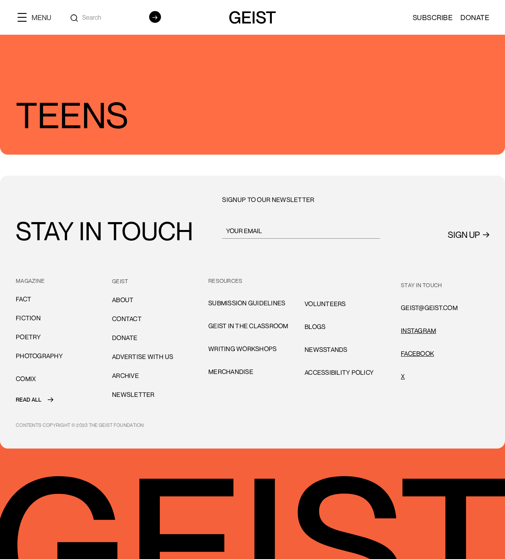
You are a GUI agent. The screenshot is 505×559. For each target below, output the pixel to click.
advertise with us (142, 357)
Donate (474, 17)
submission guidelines (246, 303)
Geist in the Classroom (248, 326)
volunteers (325, 281)
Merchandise (230, 372)
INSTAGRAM (418, 331)
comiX (26, 379)
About (122, 300)
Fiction (28, 318)
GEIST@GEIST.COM (429, 308)
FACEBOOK (417, 353)
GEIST (120, 281)
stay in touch (421, 285)
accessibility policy (339, 372)
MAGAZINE (30, 280)
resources (225, 280)
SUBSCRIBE (433, 17)
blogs (315, 327)
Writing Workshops (242, 349)
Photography (39, 356)
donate (125, 338)
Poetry (28, 337)
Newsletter (133, 394)
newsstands (326, 349)
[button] (37, 17)
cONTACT (127, 319)
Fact (23, 299)
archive (125, 376)
